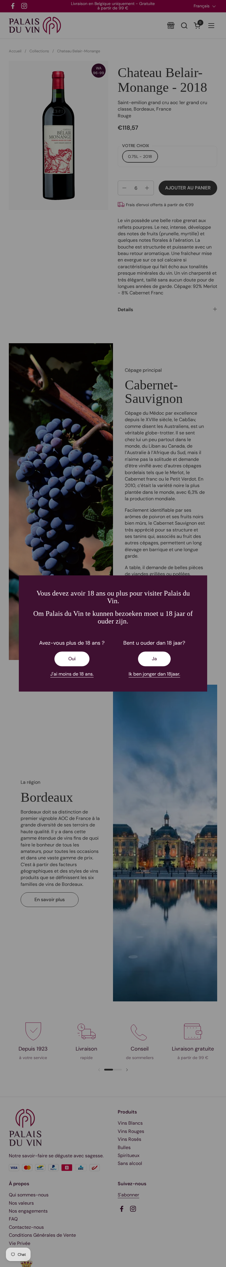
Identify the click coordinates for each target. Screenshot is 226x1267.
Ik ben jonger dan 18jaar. (154, 674)
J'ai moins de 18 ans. (72, 674)
